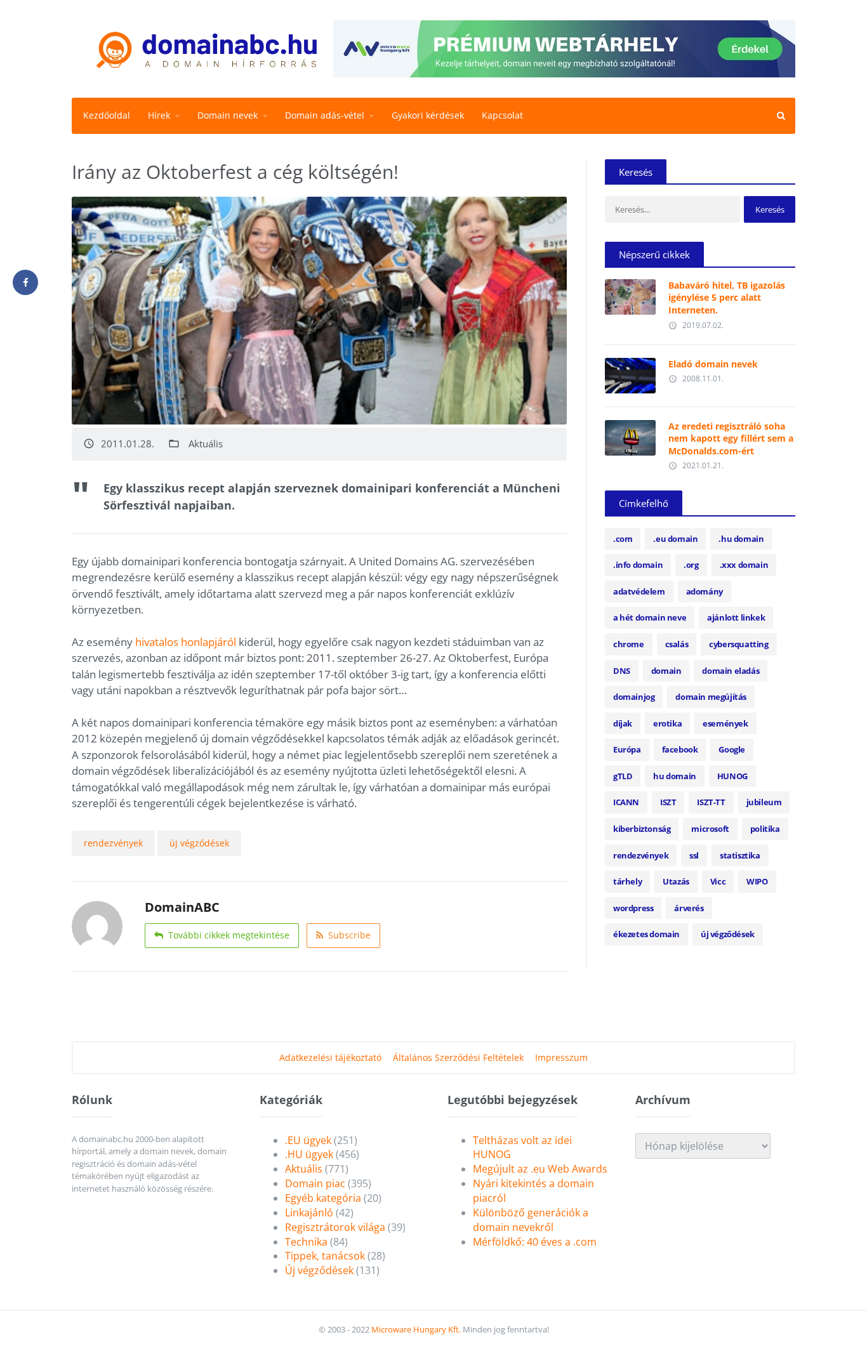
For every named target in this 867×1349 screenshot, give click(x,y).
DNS (621, 670)
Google (731, 749)
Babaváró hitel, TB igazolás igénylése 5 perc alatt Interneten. (726, 297)
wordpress (633, 908)
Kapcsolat (502, 115)
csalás (677, 644)
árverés (688, 908)
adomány (704, 591)
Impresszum (561, 1057)
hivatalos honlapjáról (185, 642)
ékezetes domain (646, 934)
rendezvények (113, 843)
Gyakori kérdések (428, 115)
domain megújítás (710, 696)
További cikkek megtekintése (228, 935)
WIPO (756, 881)
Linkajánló (309, 1213)
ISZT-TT (711, 802)
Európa (627, 749)
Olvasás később (630, 294)
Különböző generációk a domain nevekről (530, 1220)
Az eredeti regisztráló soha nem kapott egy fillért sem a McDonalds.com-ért (730, 438)
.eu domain (675, 538)
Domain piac (315, 1183)
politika (765, 828)
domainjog (633, 696)
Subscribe (349, 935)
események (725, 723)
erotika (667, 723)
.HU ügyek (309, 1154)
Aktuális (206, 444)
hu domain (674, 776)
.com (622, 538)
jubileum (764, 802)
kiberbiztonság (641, 828)
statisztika (740, 855)
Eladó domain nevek (713, 364)
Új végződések (319, 1270)
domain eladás (730, 670)
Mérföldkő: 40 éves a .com (535, 1242)
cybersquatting (738, 644)
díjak (622, 723)
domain (666, 670)
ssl (694, 855)
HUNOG (732, 776)
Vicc (717, 881)
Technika (306, 1242)
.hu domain (741, 538)
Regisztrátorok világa (335, 1227)
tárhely (627, 881)
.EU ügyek (308, 1140)
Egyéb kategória (323, 1198)
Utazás (676, 881)
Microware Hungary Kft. (416, 1329)
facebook (680, 749)
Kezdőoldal (106, 115)
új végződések (199, 843)
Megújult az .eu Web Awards (540, 1169)
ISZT (668, 802)
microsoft (710, 828)
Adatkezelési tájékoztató (330, 1057)
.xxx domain (744, 564)
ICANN (626, 802)
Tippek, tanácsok (325, 1256)
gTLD (622, 776)
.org (691, 564)
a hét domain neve (649, 617)
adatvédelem (639, 591)
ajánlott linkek (736, 617)
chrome (628, 644)
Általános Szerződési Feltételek (458, 1057)
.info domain (638, 564)
